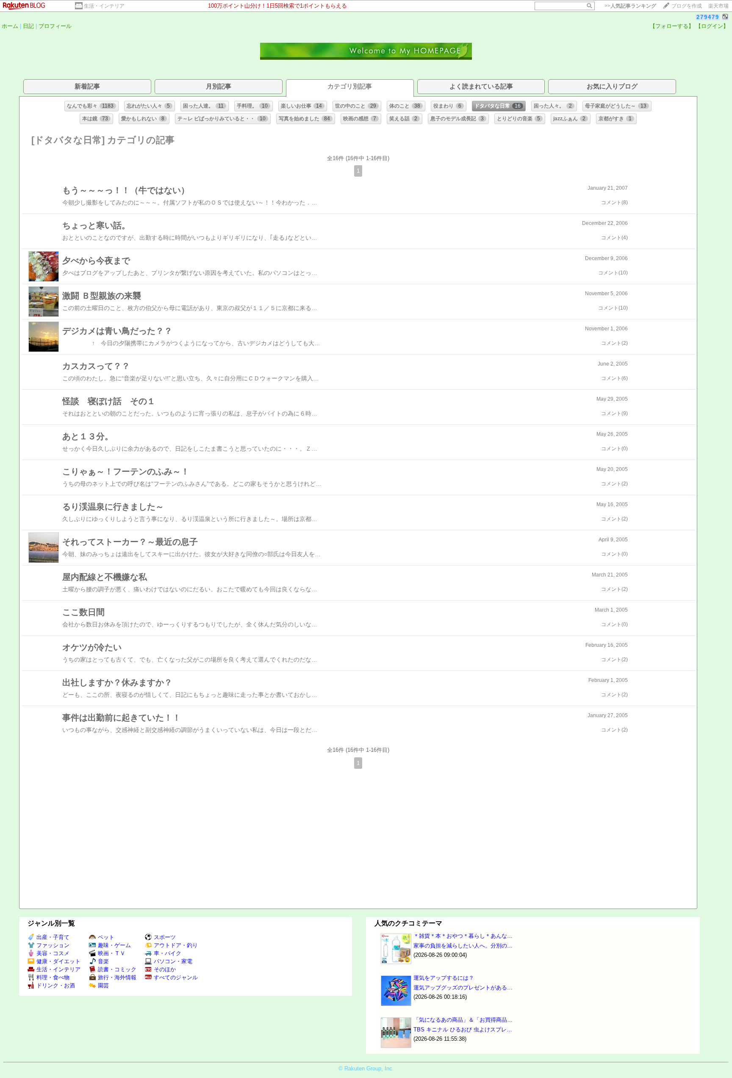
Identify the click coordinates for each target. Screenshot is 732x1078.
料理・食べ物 (52, 977)
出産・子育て (52, 937)
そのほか (165, 969)
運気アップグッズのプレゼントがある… (463, 987)
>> (630, 6)
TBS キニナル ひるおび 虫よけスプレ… (462, 1029)
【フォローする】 (672, 26)
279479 (707, 17)
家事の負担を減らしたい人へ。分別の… (463, 945)
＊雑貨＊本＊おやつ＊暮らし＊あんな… (463, 936)
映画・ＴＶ (111, 953)
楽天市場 (718, 6)
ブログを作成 (686, 6)
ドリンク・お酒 (55, 985)
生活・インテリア (104, 6)
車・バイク (167, 953)
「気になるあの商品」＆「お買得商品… (463, 1020)
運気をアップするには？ (443, 978)
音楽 (103, 961)
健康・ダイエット (58, 961)
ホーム (10, 26)
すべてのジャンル (176, 977)
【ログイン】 (712, 26)
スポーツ (165, 937)
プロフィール (55, 26)
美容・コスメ (52, 953)
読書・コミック (117, 969)
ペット (106, 937)
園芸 (103, 985)
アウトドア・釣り (176, 945)
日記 (28, 26)
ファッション (52, 945)
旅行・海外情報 (117, 977)
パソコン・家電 (173, 961)
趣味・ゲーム (114, 945)
